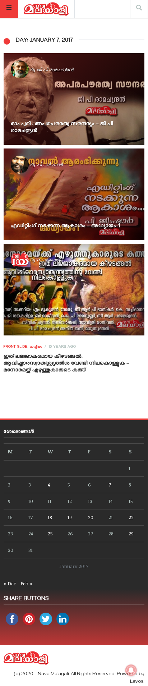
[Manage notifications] (131, 670)
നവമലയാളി (50, 259)
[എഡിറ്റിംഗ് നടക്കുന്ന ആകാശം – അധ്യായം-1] (74, 194)
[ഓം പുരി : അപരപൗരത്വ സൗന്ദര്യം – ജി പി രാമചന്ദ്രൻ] (74, 99)
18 (50, 517)
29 (131, 533)
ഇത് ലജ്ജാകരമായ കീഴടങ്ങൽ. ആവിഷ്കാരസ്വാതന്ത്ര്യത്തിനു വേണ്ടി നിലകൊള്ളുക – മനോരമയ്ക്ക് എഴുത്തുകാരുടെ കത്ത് (66, 363)
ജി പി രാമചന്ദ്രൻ (55, 69)
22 (131, 517)
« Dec (10, 583)
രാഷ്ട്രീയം (36, 347)
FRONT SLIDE (16, 347)
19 (70, 517)
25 (50, 533)
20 (90, 517)
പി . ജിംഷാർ (50, 164)
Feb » (26, 583)
